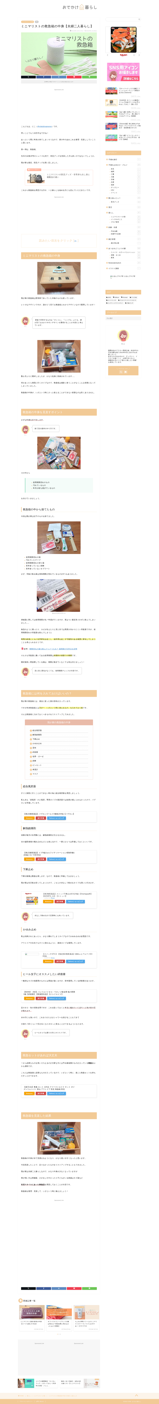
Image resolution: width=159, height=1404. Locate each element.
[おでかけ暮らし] (79, 11)
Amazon (29, 818)
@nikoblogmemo (44, 126)
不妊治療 (125, 231)
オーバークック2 (112, 300)
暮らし (124, 213)
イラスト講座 (123, 268)
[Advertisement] (59, 106)
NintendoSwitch (124, 263)
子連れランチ (130, 303)
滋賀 (125, 185)
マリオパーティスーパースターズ (128, 300)
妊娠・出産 (124, 227)
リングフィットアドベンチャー (115, 303)
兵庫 (125, 182)
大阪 (125, 177)
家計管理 (124, 239)
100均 (109, 297)
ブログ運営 (125, 222)
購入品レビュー (124, 198)
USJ (125, 190)
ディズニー (125, 187)
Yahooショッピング (56, 818)
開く (76, 241)
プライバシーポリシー (26, 1401)
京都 (125, 179)
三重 (125, 174)
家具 (125, 257)
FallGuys (117, 297)
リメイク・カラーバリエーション (125, 252)
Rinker (53, 898)
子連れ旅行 (123, 159)
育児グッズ (125, 202)
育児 (124, 207)
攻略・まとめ (125, 255)
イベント (125, 193)
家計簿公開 (125, 243)
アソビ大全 (134, 297)
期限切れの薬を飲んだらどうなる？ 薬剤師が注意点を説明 (53, 649)
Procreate (125, 297)
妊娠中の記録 (125, 234)
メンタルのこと (125, 219)
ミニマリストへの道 (27, 21)
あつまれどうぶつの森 (124, 248)
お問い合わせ (40, 1401)
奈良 (125, 169)
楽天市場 (41, 818)
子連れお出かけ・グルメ (124, 165)
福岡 (125, 171)
